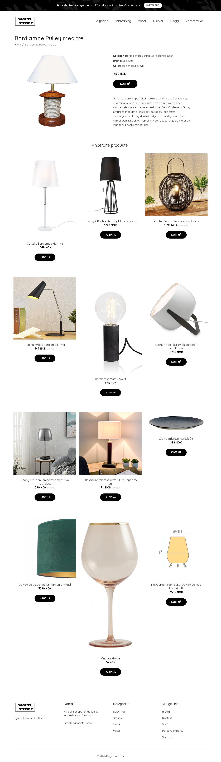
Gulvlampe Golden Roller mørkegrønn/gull (44, 584)
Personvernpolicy (172, 730)
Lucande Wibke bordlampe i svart (44, 344)
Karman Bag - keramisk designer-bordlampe (176, 346)
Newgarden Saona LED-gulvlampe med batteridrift (176, 586)
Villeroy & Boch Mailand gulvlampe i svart (111, 221)
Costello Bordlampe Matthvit (45, 243)
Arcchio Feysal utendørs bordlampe (176, 221)
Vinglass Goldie (110, 658)
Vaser (142, 21)
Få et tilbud (152, 5)
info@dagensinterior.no (78, 723)
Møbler (158, 21)
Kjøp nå (125, 83)
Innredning (123, 21)
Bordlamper (165, 55)
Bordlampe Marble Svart (110, 379)
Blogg (174, 21)
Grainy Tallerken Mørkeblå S (176, 438)
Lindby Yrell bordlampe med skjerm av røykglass (45, 481)
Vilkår (165, 724)
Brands (117, 718)
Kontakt (167, 718)
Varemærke (194, 21)
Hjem (18, 44)
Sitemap (167, 737)
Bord (154, 55)
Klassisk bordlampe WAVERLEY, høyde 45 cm (110, 481)
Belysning (101, 21)
